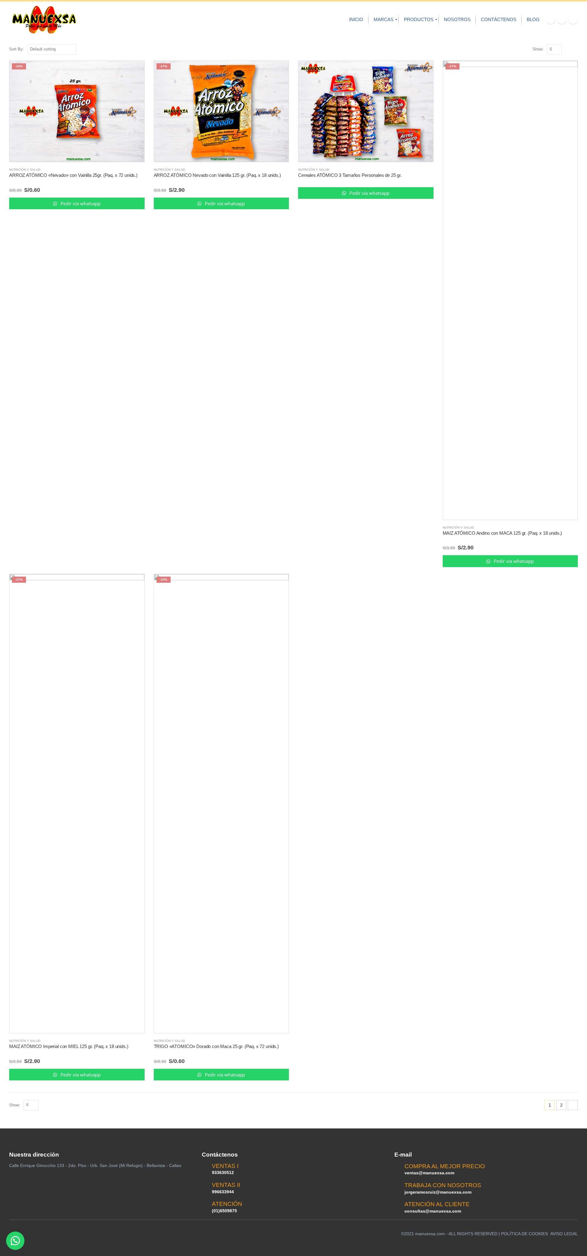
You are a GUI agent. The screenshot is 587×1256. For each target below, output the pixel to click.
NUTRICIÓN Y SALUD (24, 169)
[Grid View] (568, 49)
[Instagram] (573, 19)
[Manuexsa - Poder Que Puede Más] (44, 20)
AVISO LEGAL (564, 1233)
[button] (15, 1241)
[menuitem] (356, 19)
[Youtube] (562, 19)
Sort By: (16, 49)
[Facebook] (551, 19)
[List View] (575, 49)
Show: (538, 49)
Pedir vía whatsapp (80, 203)
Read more (134, 70)
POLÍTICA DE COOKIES (524, 1233)
